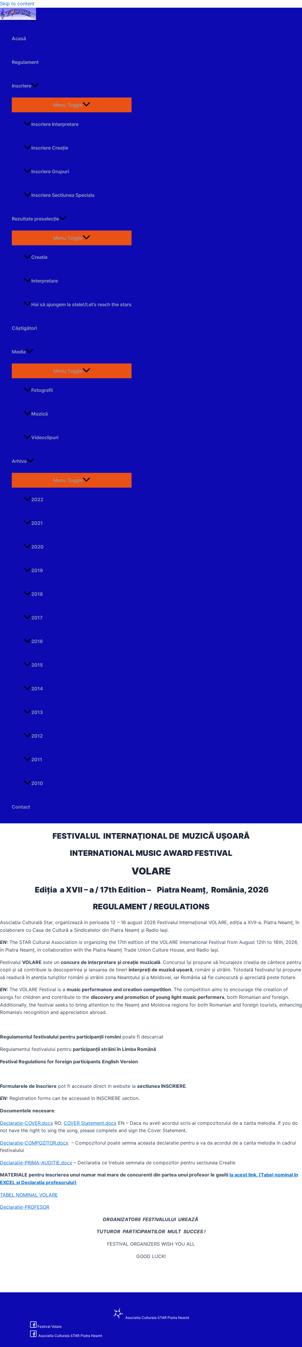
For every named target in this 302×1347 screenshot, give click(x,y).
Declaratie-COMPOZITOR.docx (34, 1143)
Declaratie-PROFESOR (24, 1207)
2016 (37, 641)
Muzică (39, 414)
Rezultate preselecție (35, 219)
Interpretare (44, 281)
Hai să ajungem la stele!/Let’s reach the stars (81, 304)
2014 (37, 689)
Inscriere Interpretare (54, 124)
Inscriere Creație (49, 148)
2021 (37, 523)
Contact (21, 807)
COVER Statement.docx (90, 1123)
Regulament (25, 62)
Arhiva (19, 461)
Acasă (19, 38)
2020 (37, 547)
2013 (37, 712)
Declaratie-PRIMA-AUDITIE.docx (36, 1163)
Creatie (39, 257)
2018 (37, 594)
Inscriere (21, 86)
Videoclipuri (44, 437)
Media (19, 352)
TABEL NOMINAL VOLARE (29, 1195)
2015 (37, 665)
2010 (37, 783)
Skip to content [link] (17, 4)
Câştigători (24, 328)
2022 (37, 499)
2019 (37, 570)
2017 (36, 618)
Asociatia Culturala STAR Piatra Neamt (157, 1317)
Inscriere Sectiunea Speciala (62, 195)
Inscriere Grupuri (50, 171)
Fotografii (42, 390)
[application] (35, 86)
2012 (37, 736)
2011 (36, 759)
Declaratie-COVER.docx (26, 1123)
